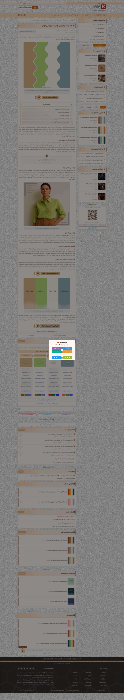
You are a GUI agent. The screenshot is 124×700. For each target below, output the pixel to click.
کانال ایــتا (67, 352)
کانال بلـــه (56, 352)
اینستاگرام (56, 348)
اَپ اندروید (66, 358)
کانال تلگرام (67, 348)
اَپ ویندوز (56, 358)
